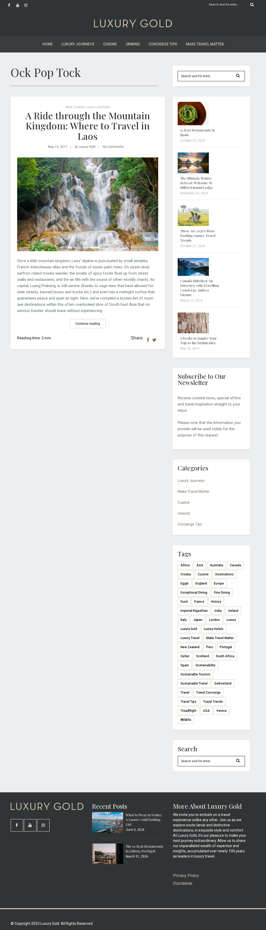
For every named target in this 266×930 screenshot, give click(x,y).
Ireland (233, 611)
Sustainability (205, 665)
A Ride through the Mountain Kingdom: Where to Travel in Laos (87, 125)
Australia (216, 565)
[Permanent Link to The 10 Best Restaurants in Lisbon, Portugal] (107, 862)
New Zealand (190, 647)
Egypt (185, 583)
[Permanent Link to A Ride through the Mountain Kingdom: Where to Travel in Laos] (87, 250)
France (199, 601)
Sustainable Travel (194, 683)
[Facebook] (12, 5)
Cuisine (110, 44)
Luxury (231, 620)
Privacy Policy (186, 875)
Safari (185, 656)
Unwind (133, 44)
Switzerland (222, 683)
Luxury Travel (190, 638)
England (201, 583)
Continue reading (87, 323)
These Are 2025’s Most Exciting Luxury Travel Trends (197, 235)
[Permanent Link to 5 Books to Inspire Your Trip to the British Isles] (193, 332)
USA (206, 711)
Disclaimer (182, 883)
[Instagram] (28, 5)
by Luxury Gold (85, 147)
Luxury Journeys (78, 44)
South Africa (225, 656)
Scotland (202, 656)
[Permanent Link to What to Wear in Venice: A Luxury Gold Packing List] (107, 831)
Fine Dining (222, 592)
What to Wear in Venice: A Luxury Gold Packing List (144, 819)
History (216, 601)
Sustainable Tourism (195, 674)
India (218, 611)
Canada (235, 565)
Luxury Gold (189, 629)
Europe (219, 583)
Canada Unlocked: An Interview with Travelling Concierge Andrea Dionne (199, 287)
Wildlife (186, 720)
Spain (185, 665)
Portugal (226, 647)
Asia (68, 107)
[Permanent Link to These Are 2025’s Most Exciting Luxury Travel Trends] (193, 224)
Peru (209, 647)
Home (47, 44)
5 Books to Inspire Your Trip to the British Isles (198, 340)
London (214, 620)
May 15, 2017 (57, 147)
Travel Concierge (208, 692)
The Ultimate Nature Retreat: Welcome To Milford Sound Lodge (196, 183)
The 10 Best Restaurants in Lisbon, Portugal (144, 848)
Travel (185, 692)
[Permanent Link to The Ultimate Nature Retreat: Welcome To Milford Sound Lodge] (193, 172)
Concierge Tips (163, 44)
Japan (197, 620)
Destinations (224, 574)
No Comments (113, 147)
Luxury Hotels (213, 629)
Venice (221, 711)
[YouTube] (20, 5)
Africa (185, 565)
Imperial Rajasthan (194, 611)
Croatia (186, 574)
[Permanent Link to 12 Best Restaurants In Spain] (193, 124)
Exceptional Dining (194, 592)
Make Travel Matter (205, 44)
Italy (184, 620)
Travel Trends (213, 701)
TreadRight (188, 711)
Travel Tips (188, 701)
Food (184, 601)
